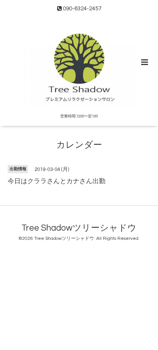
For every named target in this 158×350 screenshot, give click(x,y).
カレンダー (79, 145)
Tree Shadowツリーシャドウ (79, 227)
